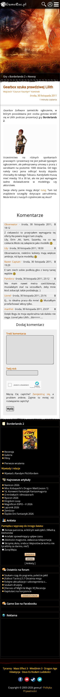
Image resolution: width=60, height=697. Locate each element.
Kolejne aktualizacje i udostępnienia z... (25, 581)
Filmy (7, 458)
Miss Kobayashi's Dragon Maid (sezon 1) (26, 488)
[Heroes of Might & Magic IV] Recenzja (25, 588)
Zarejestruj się (41, 394)
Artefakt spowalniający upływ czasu (24, 536)
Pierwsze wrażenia (14, 463)
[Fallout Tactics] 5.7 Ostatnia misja (23, 578)
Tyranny (7, 668)
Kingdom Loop (12, 501)
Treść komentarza (16, 333)
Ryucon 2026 (11, 497)
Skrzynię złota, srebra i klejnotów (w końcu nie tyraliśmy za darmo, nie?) (27, 545)
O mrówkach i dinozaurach (19, 494)
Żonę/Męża (11, 549)
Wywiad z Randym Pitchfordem (21, 473)
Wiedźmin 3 (36, 668)
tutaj (43, 190)
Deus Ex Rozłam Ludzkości (36, 672)
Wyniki (30, 559)
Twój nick (11, 368)
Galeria (8, 455)
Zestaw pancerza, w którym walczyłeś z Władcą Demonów (28, 531)
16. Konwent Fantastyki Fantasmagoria (25, 491)
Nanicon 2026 (11, 485)
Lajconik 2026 (11, 507)
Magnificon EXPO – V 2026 (18, 504)
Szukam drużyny (13, 584)
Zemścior (9, 510)
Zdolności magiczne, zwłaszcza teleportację (28, 539)
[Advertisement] (30, 41)
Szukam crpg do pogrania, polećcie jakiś (26, 575)
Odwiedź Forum (30, 596)
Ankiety (30, 563)
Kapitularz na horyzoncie (17, 591)
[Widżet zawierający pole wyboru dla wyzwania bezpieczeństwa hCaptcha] (24, 385)
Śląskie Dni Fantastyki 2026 (19, 513)
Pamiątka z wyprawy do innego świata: (22, 526)
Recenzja (9, 451)
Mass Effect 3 (21, 668)
